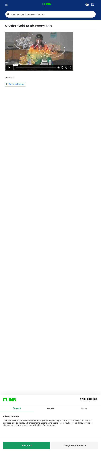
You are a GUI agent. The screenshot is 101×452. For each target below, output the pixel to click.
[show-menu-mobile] (6, 4)
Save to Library (16, 84)
